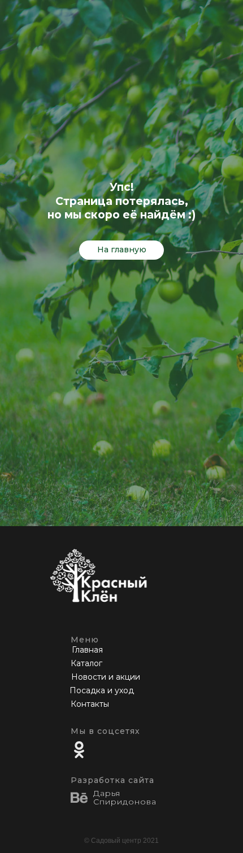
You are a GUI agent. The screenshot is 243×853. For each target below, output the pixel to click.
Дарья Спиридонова (125, 797)
